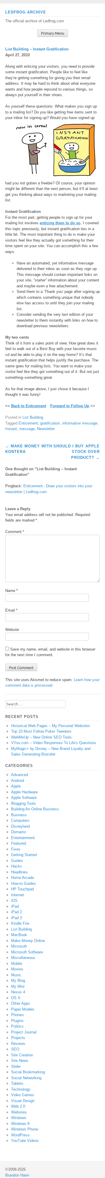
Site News (19, 1060)
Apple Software (24, 797)
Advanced (19, 775)
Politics (17, 1026)
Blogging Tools (23, 803)
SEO (15, 1049)
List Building (32, 417)
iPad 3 (16, 918)
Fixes (15, 849)
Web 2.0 (18, 1106)
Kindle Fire (20, 923)
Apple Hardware (24, 792)
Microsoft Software (27, 952)
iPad (15, 906)
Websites (19, 1112)
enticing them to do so (60, 223)
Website (12, 629)
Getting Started (24, 855)
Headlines (19, 872)
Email (11, 610)
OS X (15, 998)
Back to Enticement (28, 406)
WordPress (20, 1135)
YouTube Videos (25, 1140)
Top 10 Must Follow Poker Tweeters (41, 731)
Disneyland (20, 826)
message (27, 429)
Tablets (17, 1083)
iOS (14, 900)
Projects (18, 1038)
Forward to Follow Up (69, 406)
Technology (20, 1089)
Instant (11, 429)
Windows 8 (20, 1123)
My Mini (17, 986)
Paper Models (22, 1009)
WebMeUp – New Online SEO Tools (41, 737)
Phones (17, 1015)
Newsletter (46, 429)
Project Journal (23, 1032)
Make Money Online (28, 940)
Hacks (16, 866)
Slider (16, 1066)
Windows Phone (24, 1129)
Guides (17, 860)
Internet (17, 895)
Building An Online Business (35, 809)
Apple (16, 786)
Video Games (22, 1095)
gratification (50, 423)
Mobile (16, 963)
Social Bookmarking (28, 1072)
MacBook (19, 935)
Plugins (17, 1021)
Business (19, 815)
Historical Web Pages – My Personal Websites (50, 726)
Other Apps (20, 1003)
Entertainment (23, 838)
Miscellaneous (23, 957)
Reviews (18, 1043)
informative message (79, 423)
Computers (20, 820)
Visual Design (22, 1101)
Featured (18, 843)
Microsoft (19, 946)
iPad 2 (16, 912)
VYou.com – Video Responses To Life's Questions (53, 743)
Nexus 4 (18, 992)
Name (11, 590)
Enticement (28, 423)
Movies (17, 969)
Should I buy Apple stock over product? (76, 452)
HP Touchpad (22, 889)
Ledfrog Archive (25, 12)
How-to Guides (23, 883)
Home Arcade (22, 877)
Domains (18, 832)
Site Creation (22, 1055)
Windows (18, 1118)
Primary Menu (52, 33)
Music (16, 975)
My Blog (18, 980)
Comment (14, 531)
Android (17, 780)
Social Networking (26, 1078)
